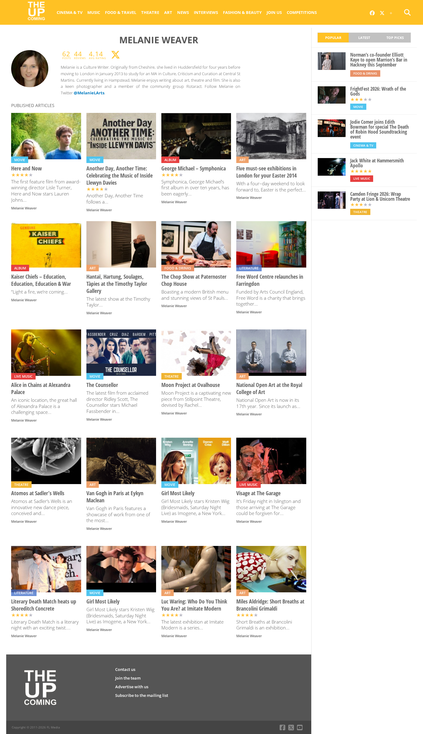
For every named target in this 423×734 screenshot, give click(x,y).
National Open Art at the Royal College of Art (269, 388)
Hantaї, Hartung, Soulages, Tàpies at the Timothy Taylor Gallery (116, 283)
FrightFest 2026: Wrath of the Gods (378, 91)
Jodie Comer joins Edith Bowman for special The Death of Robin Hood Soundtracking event (379, 129)
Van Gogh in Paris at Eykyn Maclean (114, 497)
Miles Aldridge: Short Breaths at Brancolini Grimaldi (270, 605)
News (183, 12)
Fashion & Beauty (242, 12)
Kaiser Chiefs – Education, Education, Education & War (41, 280)
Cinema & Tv (69, 12)
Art (168, 12)
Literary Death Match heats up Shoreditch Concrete (43, 605)
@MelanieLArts (89, 93)
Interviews (206, 12)
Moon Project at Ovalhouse (190, 384)
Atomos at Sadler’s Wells (37, 493)
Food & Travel (120, 12)
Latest (364, 37)
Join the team (128, 678)
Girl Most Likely (177, 493)
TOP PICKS (395, 37)
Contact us (125, 669)
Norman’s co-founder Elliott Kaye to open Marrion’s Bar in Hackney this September (378, 59)
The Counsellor (102, 384)
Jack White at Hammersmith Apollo (377, 163)
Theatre (150, 12)
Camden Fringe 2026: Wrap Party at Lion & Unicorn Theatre (380, 196)
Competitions (302, 12)
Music (93, 12)
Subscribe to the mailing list (141, 695)
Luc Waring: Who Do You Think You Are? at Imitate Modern (194, 605)
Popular (333, 37)
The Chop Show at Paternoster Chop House (193, 280)
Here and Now (26, 168)
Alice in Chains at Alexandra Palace (40, 388)
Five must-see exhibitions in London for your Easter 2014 (266, 172)
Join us (274, 12)
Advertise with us (131, 686)
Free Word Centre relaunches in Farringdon (269, 280)
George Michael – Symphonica (193, 168)
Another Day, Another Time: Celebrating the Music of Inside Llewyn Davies (119, 175)
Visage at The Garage (258, 493)
